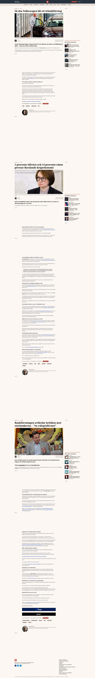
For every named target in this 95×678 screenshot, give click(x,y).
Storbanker (49, 620)
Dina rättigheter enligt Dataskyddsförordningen (67, 666)
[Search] (78, 1)
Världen (30, 4)
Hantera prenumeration (63, 659)
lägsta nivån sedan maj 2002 (48, 307)
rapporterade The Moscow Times (49, 229)
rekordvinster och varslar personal (33, 602)
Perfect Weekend (63, 4)
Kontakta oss (61, 662)
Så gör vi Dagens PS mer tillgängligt (65, 672)
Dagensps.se (17, 8)
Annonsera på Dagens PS (63, 669)
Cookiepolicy (61, 665)
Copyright (60, 663)
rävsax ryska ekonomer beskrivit (33, 347)
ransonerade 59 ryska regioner (44, 310)
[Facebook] (15, 665)
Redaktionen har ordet (63, 670)
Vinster (29, 622)
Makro (21, 162)
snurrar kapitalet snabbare (27, 506)
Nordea (40, 620)
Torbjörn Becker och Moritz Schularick (39, 321)
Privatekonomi (42, 4)
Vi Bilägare (32, 78)
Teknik (47, 4)
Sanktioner (49, 363)
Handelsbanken (34, 620)
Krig (35, 363)
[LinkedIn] (20, 665)
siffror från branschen (31, 578)
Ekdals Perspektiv (26, 620)
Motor (55, 4)
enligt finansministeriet (32, 286)
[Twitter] (18, 665)
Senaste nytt (26, 4)
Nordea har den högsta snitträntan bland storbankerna (32, 544)
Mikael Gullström (31, 369)
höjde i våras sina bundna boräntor (34, 564)
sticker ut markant (49, 509)
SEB (44, 620)
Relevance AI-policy (62, 668)
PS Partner (61, 671)
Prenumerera (74, 1)
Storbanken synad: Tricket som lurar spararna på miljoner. (34, 556)
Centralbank (25, 363)
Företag (51, 4)
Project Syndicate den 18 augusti (47, 334)
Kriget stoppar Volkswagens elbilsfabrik (33, 101)
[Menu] (79, 1)
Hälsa (58, 4)
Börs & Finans (36, 4)
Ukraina (24, 365)
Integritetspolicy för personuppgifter (65, 664)
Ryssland (43, 363)
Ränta (39, 363)
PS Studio (69, 4)
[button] (39, 609)
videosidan (22, 465)
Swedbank (24, 622)
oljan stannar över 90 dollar (42, 352)
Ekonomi (30, 363)
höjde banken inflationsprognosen (48, 260)
